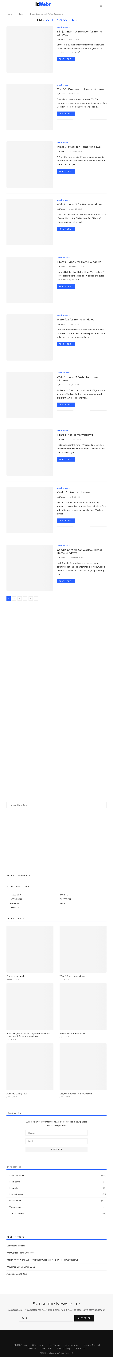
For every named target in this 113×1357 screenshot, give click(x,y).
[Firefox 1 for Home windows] (29, 452)
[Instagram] (88, 4)
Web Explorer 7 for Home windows (79, 204)
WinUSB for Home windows (74, 976)
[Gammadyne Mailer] (29, 949)
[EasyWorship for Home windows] (83, 1066)
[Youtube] (94, 4)
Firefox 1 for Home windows (75, 434)
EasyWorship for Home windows (76, 1094)
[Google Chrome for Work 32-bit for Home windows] (29, 568)
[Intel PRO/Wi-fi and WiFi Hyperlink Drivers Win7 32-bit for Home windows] (29, 1006)
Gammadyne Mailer (16, 976)
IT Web (62, 39)
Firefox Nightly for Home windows (79, 262)
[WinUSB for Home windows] (83, 949)
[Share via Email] (87, 65)
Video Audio (57, 1207)
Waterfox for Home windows (75, 319)
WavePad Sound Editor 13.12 (74, 1033)
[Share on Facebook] (79, 65)
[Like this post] (75, 65)
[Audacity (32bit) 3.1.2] (29, 1066)
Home (9, 14)
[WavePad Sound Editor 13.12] (83, 1006)
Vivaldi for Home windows (73, 492)
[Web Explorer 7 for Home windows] (29, 222)
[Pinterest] (91, 4)
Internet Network (57, 1194)
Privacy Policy (63, 1348)
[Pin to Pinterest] (85, 65)
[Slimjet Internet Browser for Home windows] (29, 49)
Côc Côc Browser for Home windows (80, 89)
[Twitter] (85, 4)
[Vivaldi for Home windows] (29, 510)
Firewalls (57, 1188)
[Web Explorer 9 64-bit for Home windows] (29, 395)
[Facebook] (82, 4)
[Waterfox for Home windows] (29, 337)
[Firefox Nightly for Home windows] (29, 280)
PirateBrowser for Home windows (78, 146)
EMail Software (57, 1175)
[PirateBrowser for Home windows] (29, 164)
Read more (65, 59)
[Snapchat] (97, 4)
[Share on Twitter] (82, 65)
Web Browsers (63, 27)
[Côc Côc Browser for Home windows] (29, 107)
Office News (57, 1200)
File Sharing (57, 1181)
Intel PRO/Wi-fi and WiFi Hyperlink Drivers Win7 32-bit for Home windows (28, 1035)
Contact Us (80, 1348)
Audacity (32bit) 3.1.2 (16, 1094)
